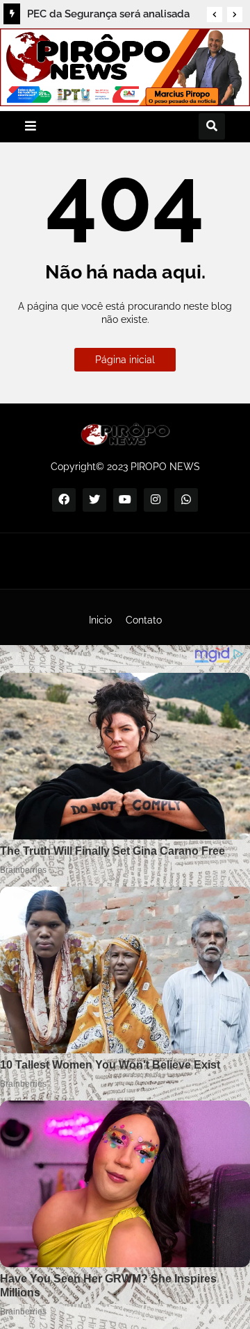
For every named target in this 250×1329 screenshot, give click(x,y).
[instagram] (155, 500)
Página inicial (125, 359)
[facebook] (64, 500)
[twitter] (94, 500)
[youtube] (125, 500)
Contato (144, 620)
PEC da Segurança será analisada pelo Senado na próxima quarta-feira (108, 16)
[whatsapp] (186, 500)
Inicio (100, 620)
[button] (214, 14)
